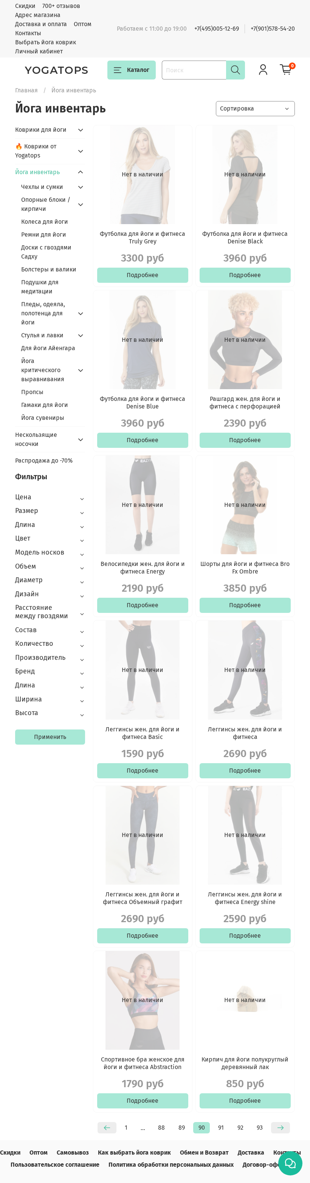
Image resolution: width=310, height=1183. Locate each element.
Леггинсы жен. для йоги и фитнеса (245, 733)
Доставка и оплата (41, 24)
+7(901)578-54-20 (273, 28)
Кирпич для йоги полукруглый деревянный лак (245, 1063)
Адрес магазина (37, 15)
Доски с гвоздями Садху (46, 252)
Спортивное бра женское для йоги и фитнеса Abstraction (142, 1063)
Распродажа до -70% (44, 460)
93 (260, 1127)
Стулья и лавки (42, 335)
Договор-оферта (267, 1164)
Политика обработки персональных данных (171, 1164)
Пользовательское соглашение (55, 1164)
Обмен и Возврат (204, 1152)
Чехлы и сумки (42, 186)
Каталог (138, 69)
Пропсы (32, 392)
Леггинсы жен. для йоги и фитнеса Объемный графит (142, 898)
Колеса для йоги (44, 221)
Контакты (28, 33)
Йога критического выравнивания (42, 370)
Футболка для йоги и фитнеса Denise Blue (142, 402)
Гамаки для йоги (44, 404)
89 (181, 1127)
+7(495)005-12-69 (216, 28)
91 (221, 1127)
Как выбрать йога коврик (134, 1152)
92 (240, 1127)
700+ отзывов (61, 5)
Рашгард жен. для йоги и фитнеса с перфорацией (245, 402)
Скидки (25, 5)
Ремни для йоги (43, 234)
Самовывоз (73, 1152)
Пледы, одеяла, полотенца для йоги (43, 313)
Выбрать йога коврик (45, 42)
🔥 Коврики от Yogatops (35, 151)
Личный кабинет (39, 51)
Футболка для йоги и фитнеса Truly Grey (142, 237)
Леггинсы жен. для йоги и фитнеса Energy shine (245, 898)
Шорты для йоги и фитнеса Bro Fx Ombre (245, 567)
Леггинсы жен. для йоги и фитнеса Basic (142, 733)
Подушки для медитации (40, 287)
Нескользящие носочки (36, 439)
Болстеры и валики (48, 269)
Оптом (82, 24)
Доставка (251, 1152)
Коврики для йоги (41, 129)
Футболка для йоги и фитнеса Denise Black (245, 237)
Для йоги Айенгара (48, 348)
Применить (50, 736)
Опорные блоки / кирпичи (45, 204)
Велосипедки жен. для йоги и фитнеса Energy (143, 567)
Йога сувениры (42, 417)
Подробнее (142, 275)
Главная (26, 90)
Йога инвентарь (37, 172)
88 (161, 1127)
